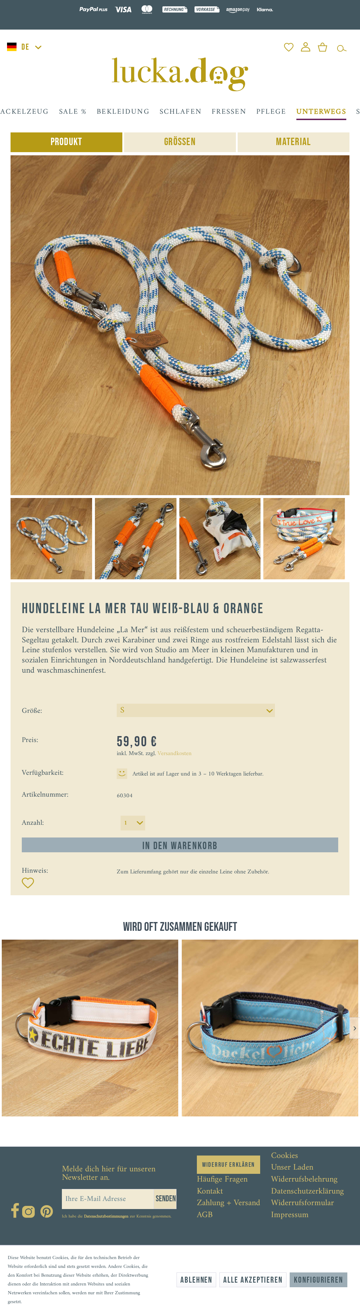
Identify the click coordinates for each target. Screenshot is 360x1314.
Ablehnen (196, 1280)
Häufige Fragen (222, 1180)
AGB (205, 1215)
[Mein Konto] (306, 45)
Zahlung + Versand (228, 1203)
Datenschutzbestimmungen (106, 1216)
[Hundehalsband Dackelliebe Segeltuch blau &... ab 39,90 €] (270, 1028)
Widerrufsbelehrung (304, 1180)
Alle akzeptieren (253, 1280)
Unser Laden (292, 1168)
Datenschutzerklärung (307, 1192)
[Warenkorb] (322, 45)
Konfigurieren (318, 1280)
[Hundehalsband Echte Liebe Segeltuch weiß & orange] (90, 1028)
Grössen (180, 142)
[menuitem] (289, 45)
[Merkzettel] (289, 45)
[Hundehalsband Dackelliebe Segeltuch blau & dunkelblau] (270, 1028)
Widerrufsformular (302, 1203)
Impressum (290, 1215)
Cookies (284, 1156)
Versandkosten (175, 753)
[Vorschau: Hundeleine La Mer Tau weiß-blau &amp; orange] (51, 539)
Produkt (67, 142)
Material (293, 142)
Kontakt (210, 1192)
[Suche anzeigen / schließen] (342, 45)
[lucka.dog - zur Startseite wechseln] (180, 74)
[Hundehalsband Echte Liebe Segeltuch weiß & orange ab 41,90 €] (90, 1028)
